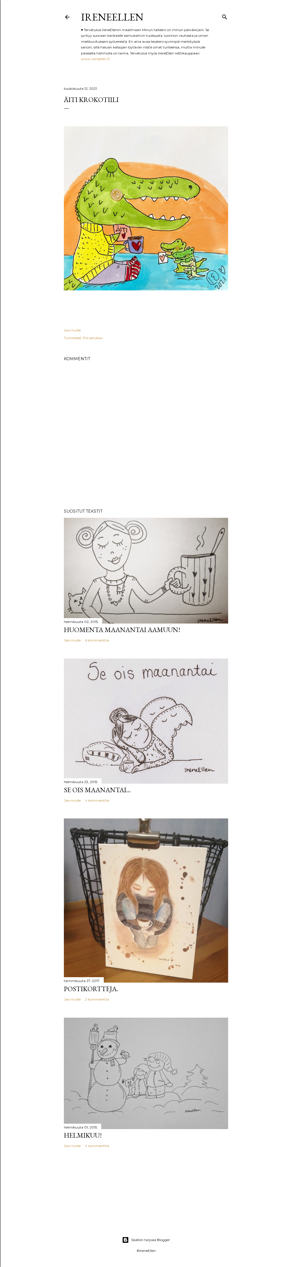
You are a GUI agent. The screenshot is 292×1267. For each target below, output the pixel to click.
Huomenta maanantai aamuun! (122, 629)
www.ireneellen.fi (95, 59)
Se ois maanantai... (97, 789)
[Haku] (224, 15)
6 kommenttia (97, 640)
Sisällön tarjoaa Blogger (150, 1240)
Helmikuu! (83, 1135)
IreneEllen (112, 17)
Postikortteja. (91, 988)
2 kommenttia (97, 999)
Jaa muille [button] (72, 330)
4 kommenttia (97, 800)
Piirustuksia (92, 338)
